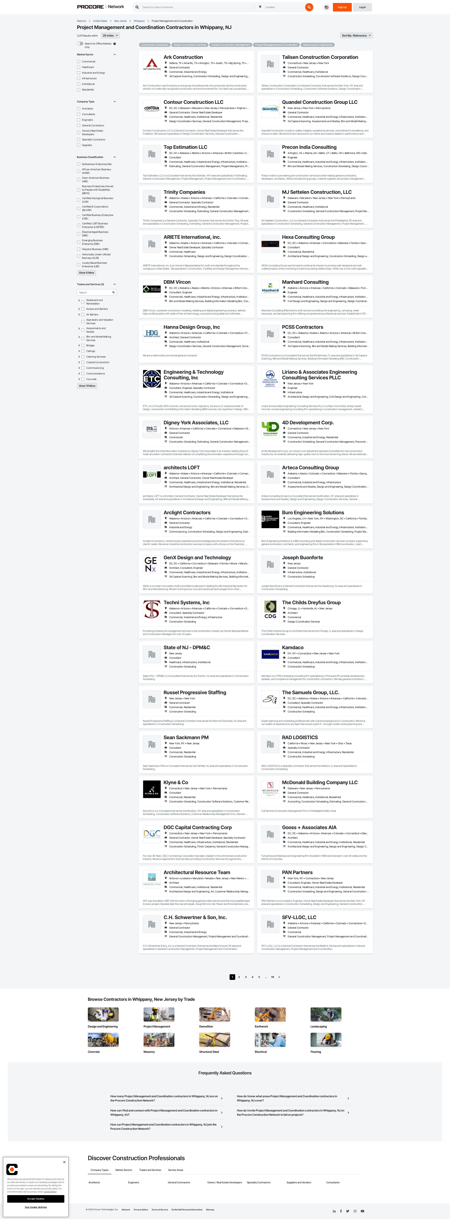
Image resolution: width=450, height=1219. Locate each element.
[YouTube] (362, 1211)
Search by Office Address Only (98, 45)
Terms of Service (160, 1209)
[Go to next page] (279, 977)
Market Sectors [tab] (123, 1169)
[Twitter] (347, 1211)
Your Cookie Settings (36, 1207)
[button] (78, 61)
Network (116, 7)
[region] (36, 1187)
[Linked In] (334, 1211)
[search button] (309, 7)
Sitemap (210, 1209)
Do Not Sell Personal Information (187, 1209)
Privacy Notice (141, 1209)
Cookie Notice (50, 1191)
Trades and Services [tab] (150, 1169)
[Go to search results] (113, 292)
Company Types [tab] (99, 1169)
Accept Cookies (35, 1198)
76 (272, 976)
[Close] (64, 1162)
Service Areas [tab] (175, 1169)
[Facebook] (341, 1211)
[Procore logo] (90, 7)
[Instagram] (354, 1211)
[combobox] (284, 7)
